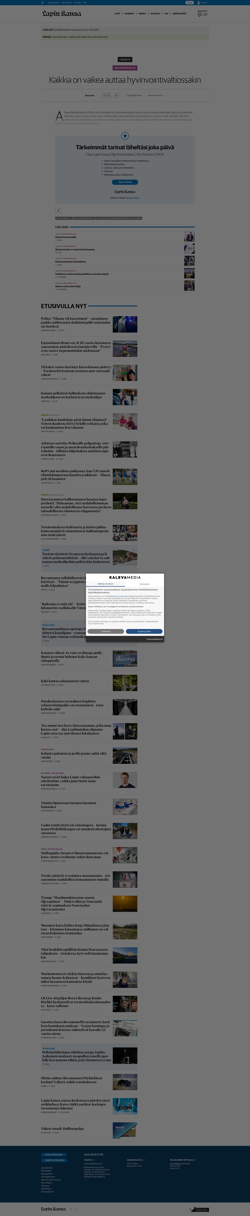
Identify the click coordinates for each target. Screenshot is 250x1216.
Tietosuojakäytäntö (154, 639)
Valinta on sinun (105, 583)
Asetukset (105, 631)
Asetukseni (144, 584)
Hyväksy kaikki (144, 631)
